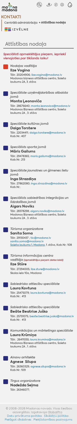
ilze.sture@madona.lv (45, 269)
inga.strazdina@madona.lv (49, 183)
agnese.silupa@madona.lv (48, 366)
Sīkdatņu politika (56, 416)
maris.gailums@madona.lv (48, 156)
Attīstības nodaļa (53, 22)
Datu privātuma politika (24, 416)
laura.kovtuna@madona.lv (48, 293)
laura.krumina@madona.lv (48, 339)
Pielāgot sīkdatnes (18, 419)
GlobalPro (55, 412)
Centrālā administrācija (20, 22)
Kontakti (11, 17)
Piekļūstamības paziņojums (52, 419)
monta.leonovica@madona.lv (50, 106)
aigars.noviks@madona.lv (47, 211)
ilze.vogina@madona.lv (46, 75)
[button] (70, 4)
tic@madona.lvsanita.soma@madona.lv (30, 239)
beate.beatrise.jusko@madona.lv (52, 316)
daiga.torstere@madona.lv (48, 132)
